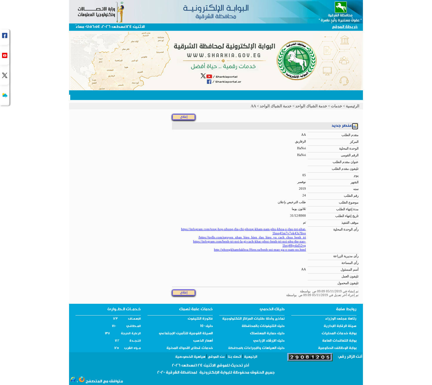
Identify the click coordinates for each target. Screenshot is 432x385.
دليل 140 (206, 326)
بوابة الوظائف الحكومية (337, 348)
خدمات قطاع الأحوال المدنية (189, 348)
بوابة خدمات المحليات (339, 333)
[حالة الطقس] (4, 97)
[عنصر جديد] (355, 127)
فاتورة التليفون (200, 319)
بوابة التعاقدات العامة (339, 341)
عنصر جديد (341, 126)
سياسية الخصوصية (190, 357)
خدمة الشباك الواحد (311, 106)
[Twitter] (4, 77)
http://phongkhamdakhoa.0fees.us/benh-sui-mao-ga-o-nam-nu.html (260, 249)
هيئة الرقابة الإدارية (340, 326)
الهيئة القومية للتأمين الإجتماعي (186, 333)
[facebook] (4, 37)
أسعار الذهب (203, 341)
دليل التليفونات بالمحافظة (263, 326)
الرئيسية (352, 106)
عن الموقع (216, 357)
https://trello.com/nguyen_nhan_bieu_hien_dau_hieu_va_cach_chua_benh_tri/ (252, 237)
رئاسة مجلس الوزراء (340, 319)
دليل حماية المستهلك (267, 333)
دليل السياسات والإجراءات (263, 348)
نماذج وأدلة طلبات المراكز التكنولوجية (253, 319)
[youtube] (4, 57)
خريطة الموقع (345, 27)
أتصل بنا (234, 357)
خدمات (336, 106)
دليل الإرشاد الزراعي (268, 341)
